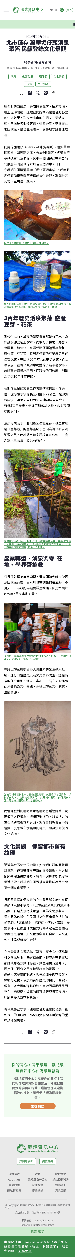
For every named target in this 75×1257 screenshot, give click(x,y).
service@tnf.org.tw (44, 1220)
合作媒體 (37, 1185)
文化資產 (43, 84)
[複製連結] (54, 93)
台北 (29, 84)
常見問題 (14, 1185)
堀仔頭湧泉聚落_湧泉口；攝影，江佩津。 (26, 243)
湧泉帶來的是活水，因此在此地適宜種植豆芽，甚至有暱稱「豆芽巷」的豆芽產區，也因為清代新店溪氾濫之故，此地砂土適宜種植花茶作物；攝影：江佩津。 (37, 544)
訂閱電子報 (26, 1161)
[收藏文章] (22, 93)
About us (14, 1179)
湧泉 (13, 76)
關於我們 (60, 1174)
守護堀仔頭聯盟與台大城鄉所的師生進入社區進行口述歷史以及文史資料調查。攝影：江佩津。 (37, 657)
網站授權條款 (60, 1179)
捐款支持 (47, 1161)
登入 (69, 9)
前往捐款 (37, 1106)
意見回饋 (60, 1190)
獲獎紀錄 (37, 1190)
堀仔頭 (43, 76)
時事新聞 (30, 62)
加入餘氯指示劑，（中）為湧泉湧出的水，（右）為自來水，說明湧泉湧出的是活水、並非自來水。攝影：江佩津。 (37, 305)
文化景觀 (58, 76)
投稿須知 (60, 1185)
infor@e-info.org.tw (43, 1224)
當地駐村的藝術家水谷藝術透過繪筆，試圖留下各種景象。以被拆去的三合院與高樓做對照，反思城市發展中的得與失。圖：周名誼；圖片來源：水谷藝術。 (37, 797)
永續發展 (27, 76)
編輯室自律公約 (37, 1179)
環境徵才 (14, 1174)
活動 (37, 1174)
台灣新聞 (44, 62)
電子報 (53, 9)
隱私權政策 (14, 1190)
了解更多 (25, 1251)
